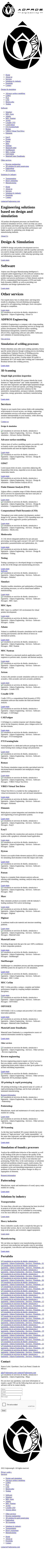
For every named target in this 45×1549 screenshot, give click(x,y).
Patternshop (10, 168)
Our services (5, 339)
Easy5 (8, 137)
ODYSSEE (10, 154)
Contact (8, 85)
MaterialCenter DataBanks (15, 156)
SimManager (10, 150)
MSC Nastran (11, 118)
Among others (11, 1510)
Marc (7, 143)
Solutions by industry (13, 81)
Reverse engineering (13, 164)
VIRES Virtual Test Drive (15, 131)
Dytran (8, 139)
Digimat (8, 146)
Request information (8, 1095)
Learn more (5, 260)
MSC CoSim (10, 152)
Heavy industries (12, 181)
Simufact (9, 112)
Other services (6, 160)
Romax (8, 129)
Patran (8, 141)
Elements (9, 133)
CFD (7, 100)
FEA (7, 98)
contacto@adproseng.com (10, 201)
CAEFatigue (10, 125)
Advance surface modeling (15, 93)
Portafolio (9, 83)
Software (4, 108)
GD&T (8, 96)
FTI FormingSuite (12, 127)
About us (9, 77)
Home (8, 75)
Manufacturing (11, 183)
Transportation (11, 179)
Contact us (5, 422)
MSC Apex (10, 114)
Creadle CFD (10, 123)
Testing (8, 104)
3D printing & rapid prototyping (17, 166)
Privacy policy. (6, 1472)
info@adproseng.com (9, 1373)
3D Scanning (10, 171)
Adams (8, 116)
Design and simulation (14, 1478)
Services (9, 79)
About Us (4, 236)
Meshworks (10, 102)
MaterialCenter (11, 148)
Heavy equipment (12, 1530)
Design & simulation (8, 89)
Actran (8, 120)
